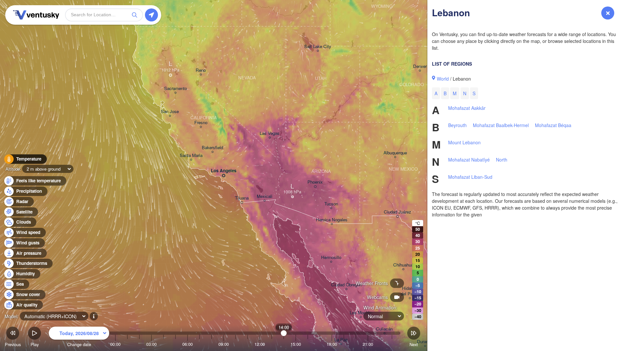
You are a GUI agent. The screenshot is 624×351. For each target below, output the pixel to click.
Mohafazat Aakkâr (467, 108)
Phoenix (315, 182)
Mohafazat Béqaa (553, 125)
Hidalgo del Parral (410, 291)
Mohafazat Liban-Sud (470, 177)
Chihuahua (403, 265)
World (443, 78)
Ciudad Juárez (397, 212)
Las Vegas (270, 133)
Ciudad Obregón (346, 285)
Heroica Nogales (331, 220)
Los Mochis (360, 313)
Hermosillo (331, 257)
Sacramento (175, 88)
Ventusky (35, 15)
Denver (420, 66)
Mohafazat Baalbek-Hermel (501, 125)
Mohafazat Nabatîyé (469, 159)
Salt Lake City (317, 46)
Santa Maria (191, 155)
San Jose (170, 111)
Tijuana (242, 198)
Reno (201, 70)
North (501, 159)
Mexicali (264, 196)
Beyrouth (457, 125)
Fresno (200, 122)
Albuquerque (395, 153)
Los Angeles (223, 171)
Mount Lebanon (464, 142)
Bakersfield (212, 147)
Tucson (331, 204)
